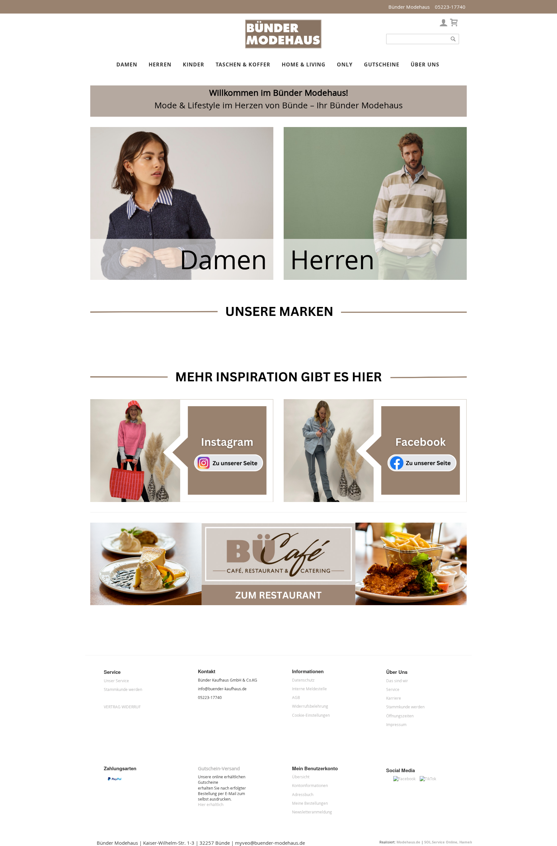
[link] (443, 21)
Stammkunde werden (123, 689)
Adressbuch (302, 794)
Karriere (393, 698)
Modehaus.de (408, 842)
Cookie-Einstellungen (311, 715)
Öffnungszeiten (400, 715)
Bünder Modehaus (409, 7)
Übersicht (300, 776)
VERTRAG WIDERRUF (122, 706)
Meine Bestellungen (310, 803)
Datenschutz (303, 680)
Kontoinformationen (310, 785)
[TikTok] (429, 778)
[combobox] (422, 39)
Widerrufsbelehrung (310, 706)
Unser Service (116, 680)
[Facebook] (406, 778)
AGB (296, 697)
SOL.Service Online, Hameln (448, 842)
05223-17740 (450, 7)
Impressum (396, 724)
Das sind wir (397, 680)
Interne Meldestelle (309, 688)
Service (392, 689)
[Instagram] (389, 778)
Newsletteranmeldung (312, 811)
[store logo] (283, 47)
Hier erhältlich (210, 804)
